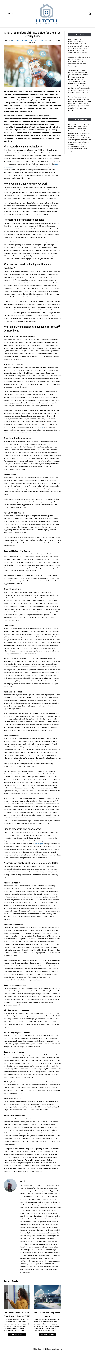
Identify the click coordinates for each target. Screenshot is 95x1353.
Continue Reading (17, 1335)
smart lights (39, 844)
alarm (41, 427)
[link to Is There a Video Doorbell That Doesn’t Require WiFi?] (17, 1297)
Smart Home (39, 40)
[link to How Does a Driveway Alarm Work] (47, 1297)
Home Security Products (26, 40)
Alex (13, 40)
